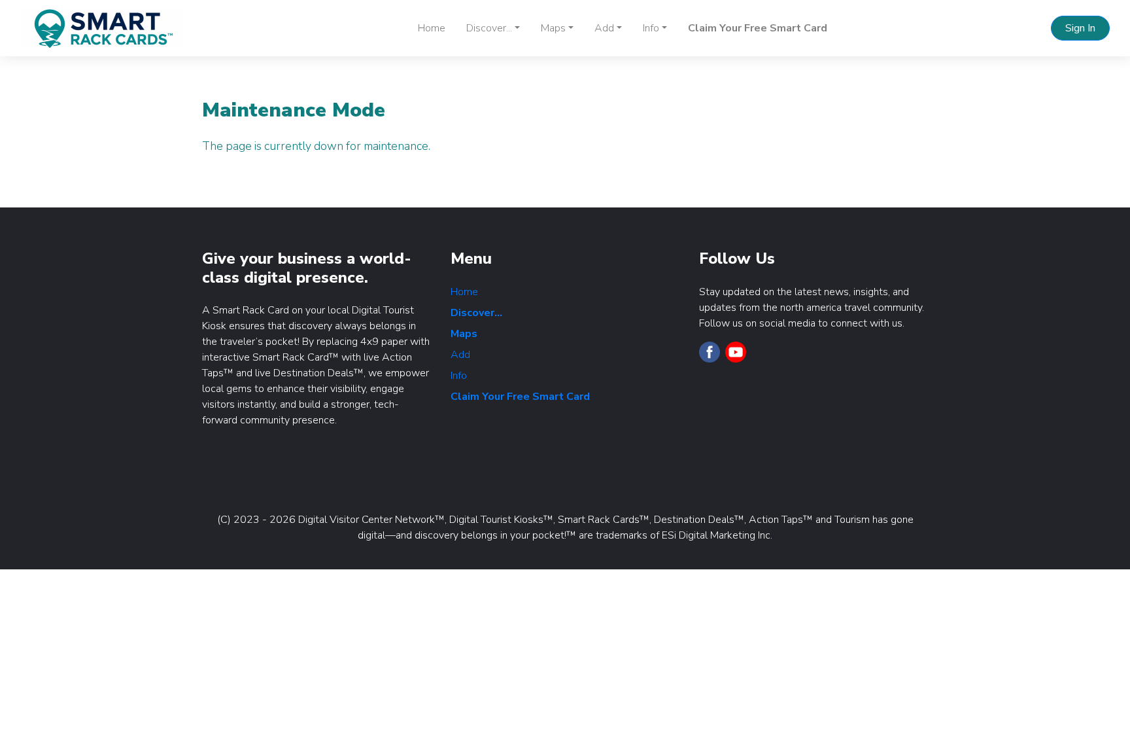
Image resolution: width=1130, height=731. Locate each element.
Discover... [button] (489, 28)
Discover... (476, 313)
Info (459, 375)
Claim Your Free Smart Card (757, 28)
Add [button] (604, 28)
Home (431, 28)
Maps (464, 334)
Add (460, 355)
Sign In (1080, 28)
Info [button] (651, 28)
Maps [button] (553, 28)
